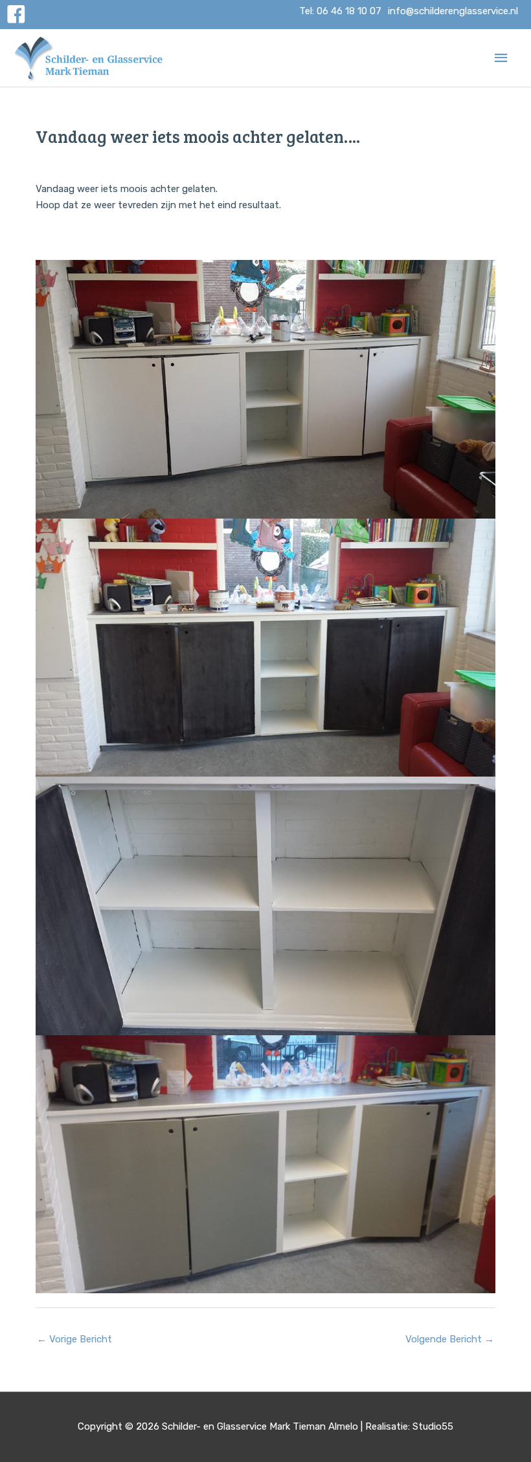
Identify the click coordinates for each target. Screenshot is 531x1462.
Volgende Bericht (449, 1339)
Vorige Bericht (74, 1339)
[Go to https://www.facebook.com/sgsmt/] (16, 16)
